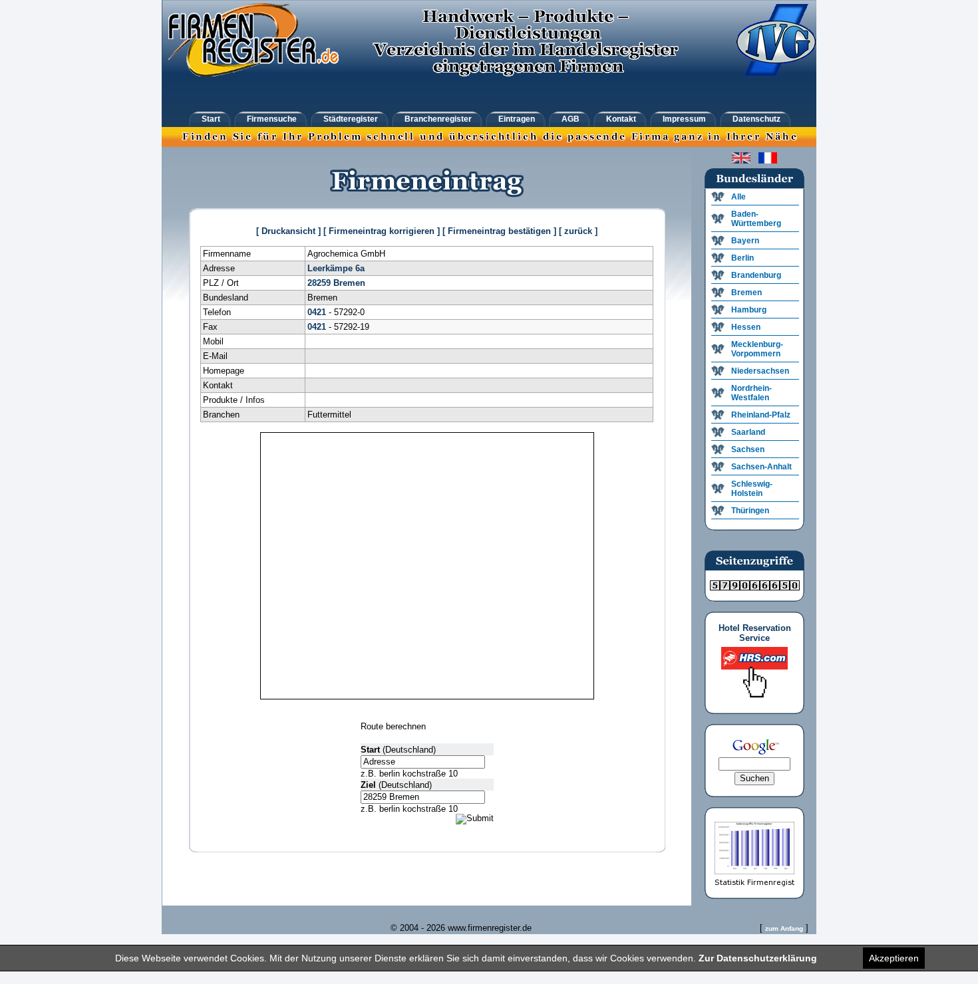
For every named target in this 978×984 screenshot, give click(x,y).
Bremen (349, 283)
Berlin (742, 258)
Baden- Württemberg (756, 218)
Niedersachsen (760, 371)
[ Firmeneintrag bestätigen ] (499, 231)
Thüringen (750, 510)
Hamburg (748, 309)
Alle (738, 196)
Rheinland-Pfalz (760, 415)
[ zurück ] (578, 231)
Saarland (748, 432)
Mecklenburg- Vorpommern (757, 349)
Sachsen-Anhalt (761, 466)
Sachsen (747, 449)
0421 (316, 312)
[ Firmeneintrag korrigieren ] (381, 231)
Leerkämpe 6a (336, 268)
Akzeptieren (894, 958)
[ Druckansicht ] (288, 231)
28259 (319, 283)
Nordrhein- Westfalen (751, 393)
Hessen (745, 327)
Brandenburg (756, 275)
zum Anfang (784, 928)
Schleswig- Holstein (751, 488)
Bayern (745, 240)
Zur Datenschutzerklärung (758, 958)
